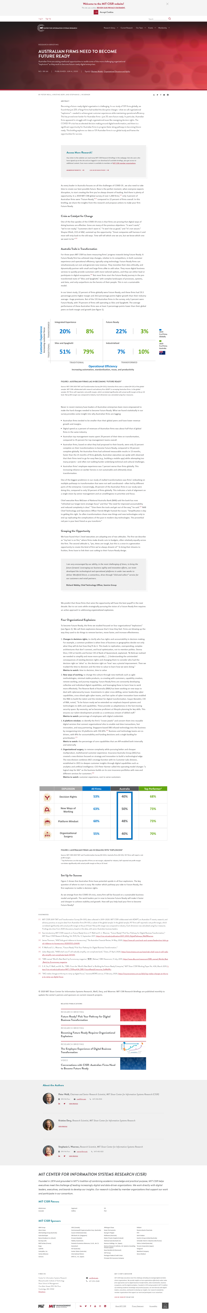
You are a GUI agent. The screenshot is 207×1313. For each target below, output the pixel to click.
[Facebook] (90, 1306)
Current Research (127, 28)
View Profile (73, 1104)
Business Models (97, 71)
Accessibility (153, 1306)
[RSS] (105, 1306)
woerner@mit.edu (82, 1151)
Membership (162, 28)
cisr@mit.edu (93, 1278)
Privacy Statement (137, 1306)
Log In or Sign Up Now (97, 170)
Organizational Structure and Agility (117, 71)
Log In (41, 18)
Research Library (109, 28)
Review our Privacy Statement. (111, 7)
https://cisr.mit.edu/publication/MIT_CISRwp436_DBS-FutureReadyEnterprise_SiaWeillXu (105, 968)
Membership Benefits (74, 170)
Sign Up (48, 18)
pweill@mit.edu (81, 1099)
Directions (41, 1291)
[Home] (57, 28)
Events (150, 28)
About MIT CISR (120, 1306)
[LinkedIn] (81, 1306)
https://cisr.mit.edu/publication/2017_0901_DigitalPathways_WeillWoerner (124, 936)
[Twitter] (86, 1306)
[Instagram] (100, 1306)
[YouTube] (95, 1306)
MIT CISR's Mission (123, 1274)
